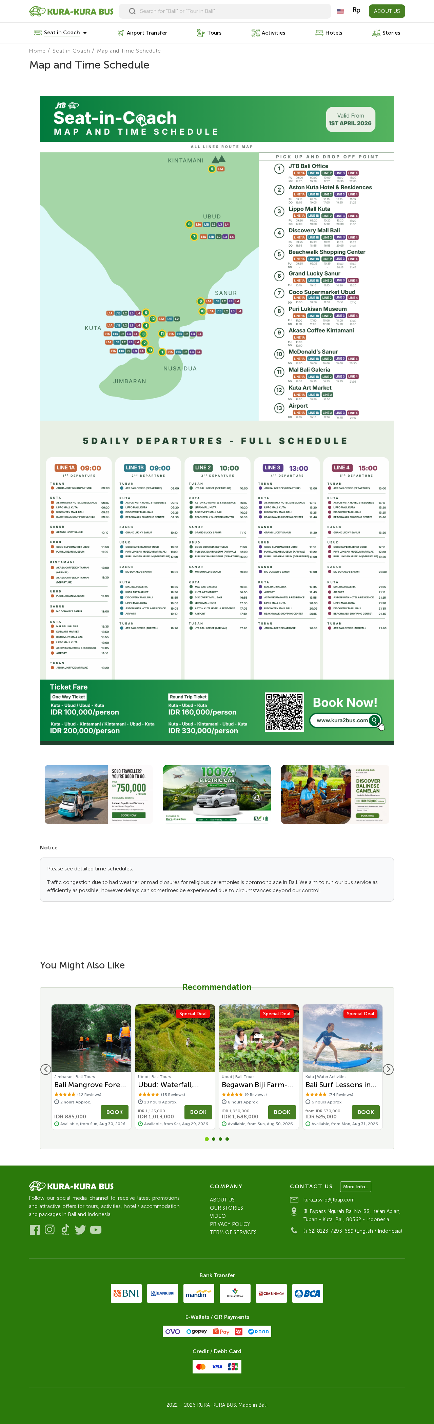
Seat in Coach (71, 50)
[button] (207, 1139)
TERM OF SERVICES (233, 1232)
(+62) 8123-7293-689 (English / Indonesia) (352, 1231)
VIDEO (218, 1216)
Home (37, 50)
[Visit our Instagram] (50, 1230)
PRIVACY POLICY (230, 1224)
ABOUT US (387, 11)
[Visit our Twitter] (80, 1230)
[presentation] (45, 1069)
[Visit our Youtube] (96, 1230)
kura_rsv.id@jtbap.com (329, 1200)
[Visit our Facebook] (35, 1230)
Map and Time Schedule (129, 50)
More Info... (355, 1187)
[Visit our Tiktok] (65, 1230)
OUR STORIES (226, 1208)
